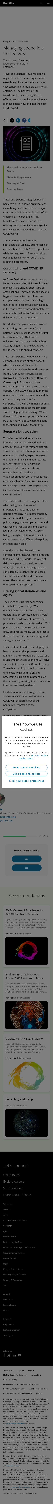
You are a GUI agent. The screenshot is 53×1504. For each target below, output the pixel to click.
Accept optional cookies (26, 767)
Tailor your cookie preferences (26, 780)
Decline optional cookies (26, 773)
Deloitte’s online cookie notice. (33, 757)
